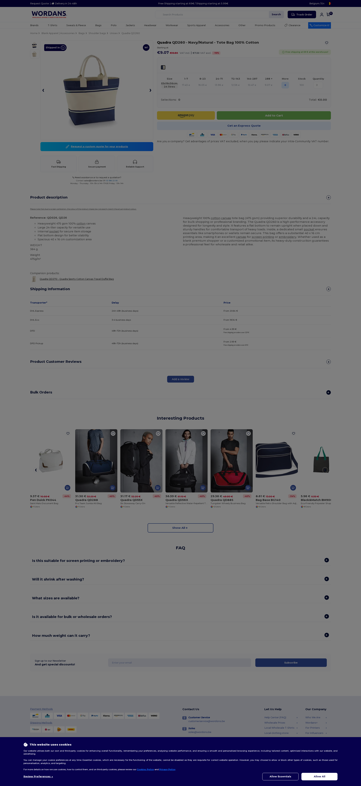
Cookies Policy (145, 769)
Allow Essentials (280, 776)
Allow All (319, 776)
